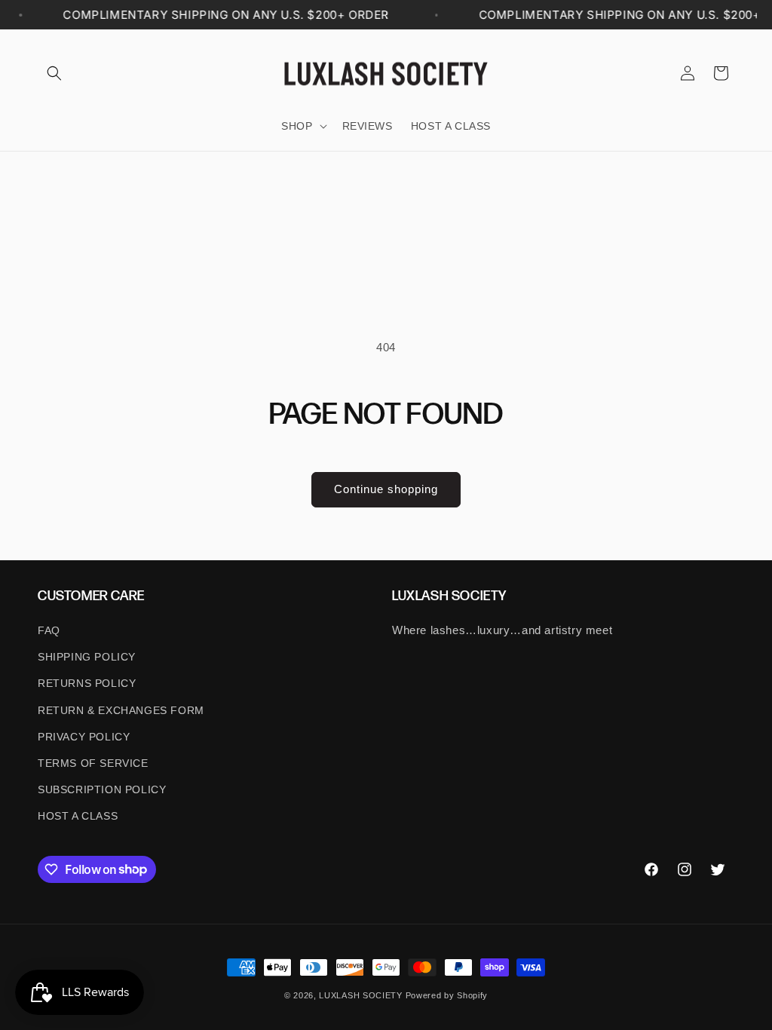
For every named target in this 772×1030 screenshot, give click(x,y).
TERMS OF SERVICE (93, 763)
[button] (54, 73)
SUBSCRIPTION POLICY (102, 789)
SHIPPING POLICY (87, 657)
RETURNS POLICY (87, 683)
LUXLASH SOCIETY (361, 995)
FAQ (49, 630)
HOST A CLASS (78, 816)
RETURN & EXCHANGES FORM (121, 710)
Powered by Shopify (447, 995)
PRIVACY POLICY (84, 737)
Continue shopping (386, 489)
